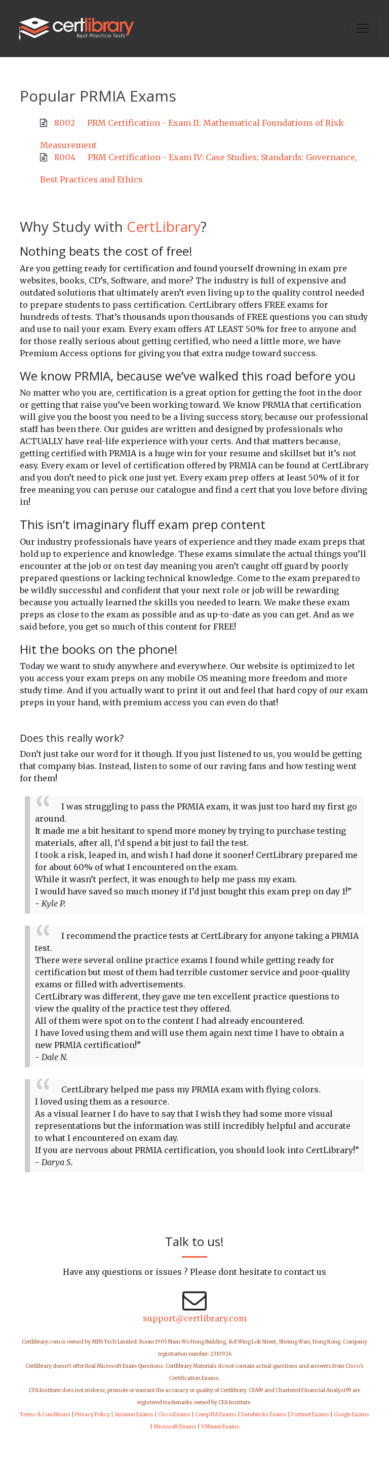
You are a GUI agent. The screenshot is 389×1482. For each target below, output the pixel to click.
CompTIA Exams (216, 1414)
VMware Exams (220, 1426)
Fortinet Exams (310, 1414)
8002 (64, 123)
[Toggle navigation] (362, 28)
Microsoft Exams (175, 1426)
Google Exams (351, 1414)
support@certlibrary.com (195, 1318)
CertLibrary (164, 226)
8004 (64, 157)
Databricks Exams (264, 1414)
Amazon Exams (133, 1414)
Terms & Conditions (45, 1414)
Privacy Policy (92, 1414)
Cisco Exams (174, 1414)
